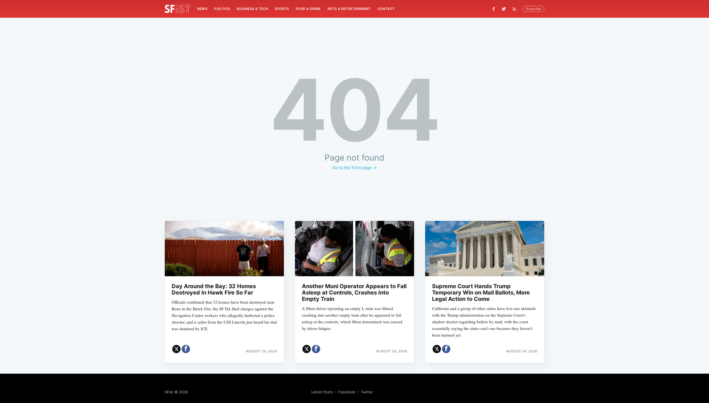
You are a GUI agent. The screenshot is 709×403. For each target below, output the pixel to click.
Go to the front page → (354, 167)
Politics (222, 9)
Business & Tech (252, 9)
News (202, 9)
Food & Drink (308, 9)
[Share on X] (176, 349)
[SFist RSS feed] (516, 9)
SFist (169, 392)
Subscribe (533, 9)
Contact (386, 9)
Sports (282, 9)
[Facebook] (494, 9)
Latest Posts (322, 392)
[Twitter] (504, 9)
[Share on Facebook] (186, 349)
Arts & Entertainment (349, 9)
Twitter (367, 392)
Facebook (346, 392)
